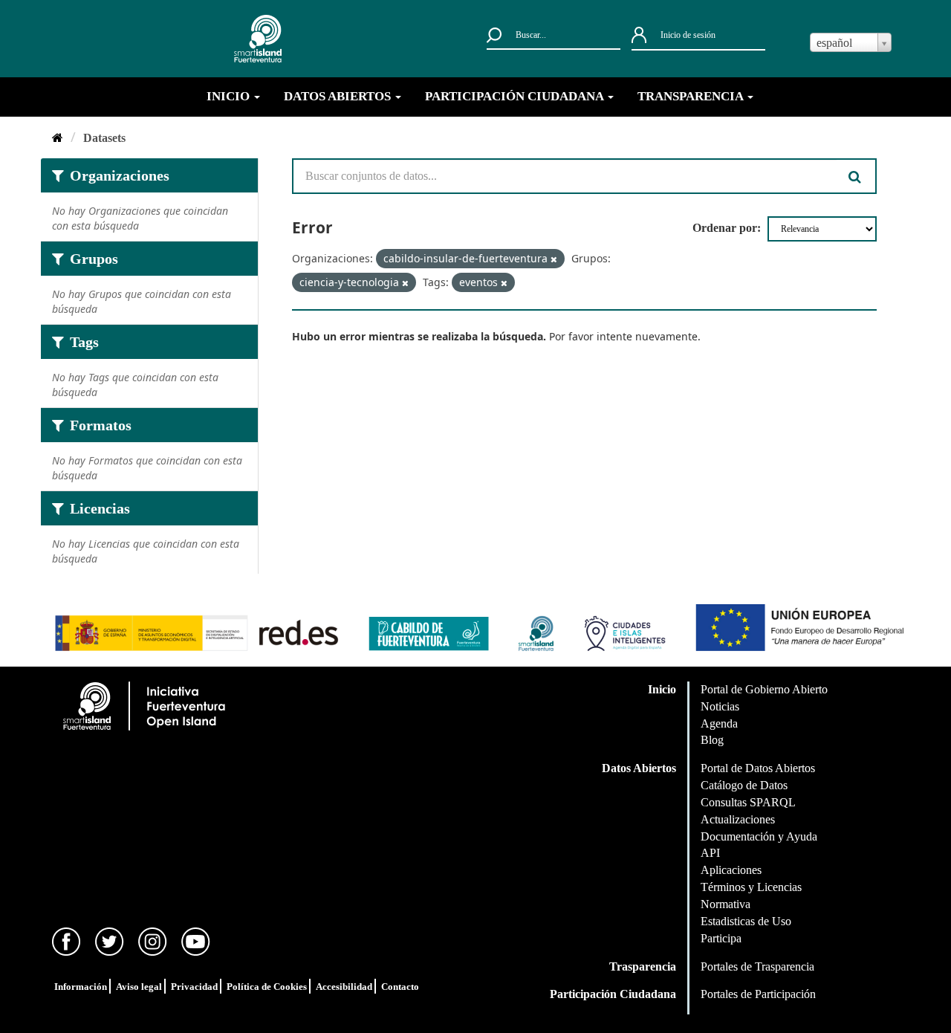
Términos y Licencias (751, 887)
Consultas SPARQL (748, 802)
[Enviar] (857, 176)
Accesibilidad (344, 986)
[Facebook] (66, 940)
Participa (721, 938)
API (710, 852)
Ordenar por (724, 227)
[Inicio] (57, 138)
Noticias (720, 706)
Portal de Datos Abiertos (758, 768)
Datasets (104, 138)
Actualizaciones (738, 819)
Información (80, 986)
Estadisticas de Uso (746, 921)
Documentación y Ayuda (759, 836)
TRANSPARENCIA (691, 96)
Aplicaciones (731, 870)
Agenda (719, 723)
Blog (712, 740)
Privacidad (194, 986)
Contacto (400, 986)
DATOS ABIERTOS (339, 96)
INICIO (230, 96)
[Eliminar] (554, 259)
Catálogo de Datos (744, 785)
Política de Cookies (267, 986)
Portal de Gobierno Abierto (764, 689)
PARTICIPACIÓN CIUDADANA (515, 96)
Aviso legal (139, 986)
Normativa (725, 904)
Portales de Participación (758, 994)
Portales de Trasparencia (757, 966)
